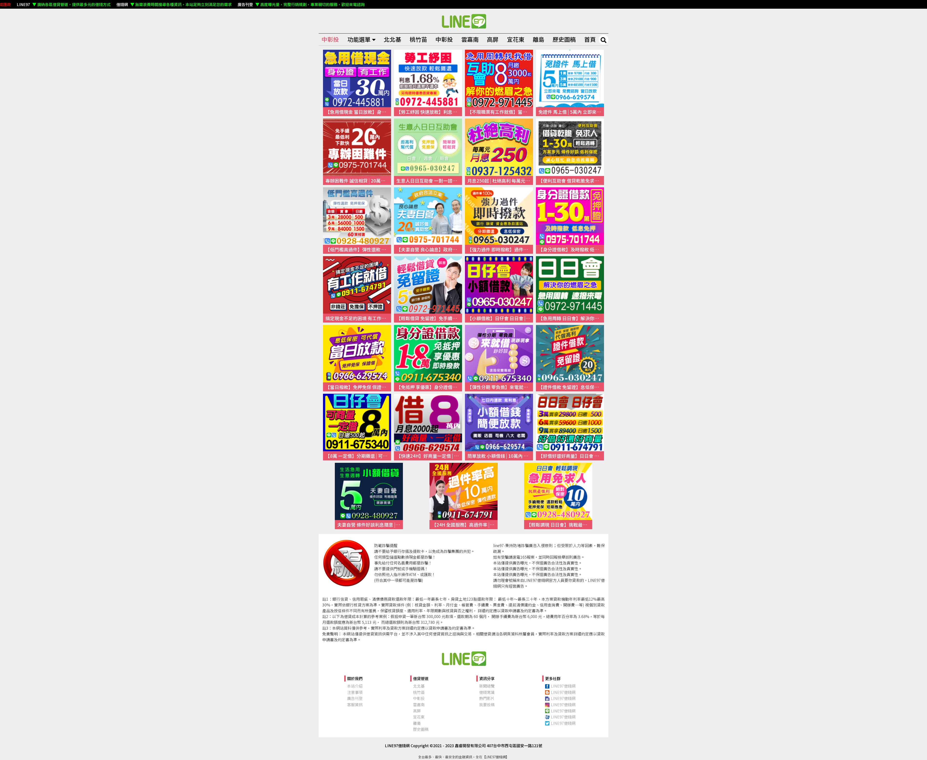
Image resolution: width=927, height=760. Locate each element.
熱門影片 (487, 698)
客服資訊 (355, 704)
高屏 (493, 39)
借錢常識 (487, 692)
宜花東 (515, 39)
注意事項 (355, 692)
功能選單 (359, 39)
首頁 (590, 39)
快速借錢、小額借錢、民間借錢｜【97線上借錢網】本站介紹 (463, 658)
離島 (538, 39)
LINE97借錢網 (563, 686)
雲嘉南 (470, 39)
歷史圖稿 (564, 39)
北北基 (392, 39)
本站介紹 (355, 686)
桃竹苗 (418, 39)
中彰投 (330, 39)
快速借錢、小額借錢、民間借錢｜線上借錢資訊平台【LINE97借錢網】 (463, 21)
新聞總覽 (487, 686)
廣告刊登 (355, 698)
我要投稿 (487, 704)
